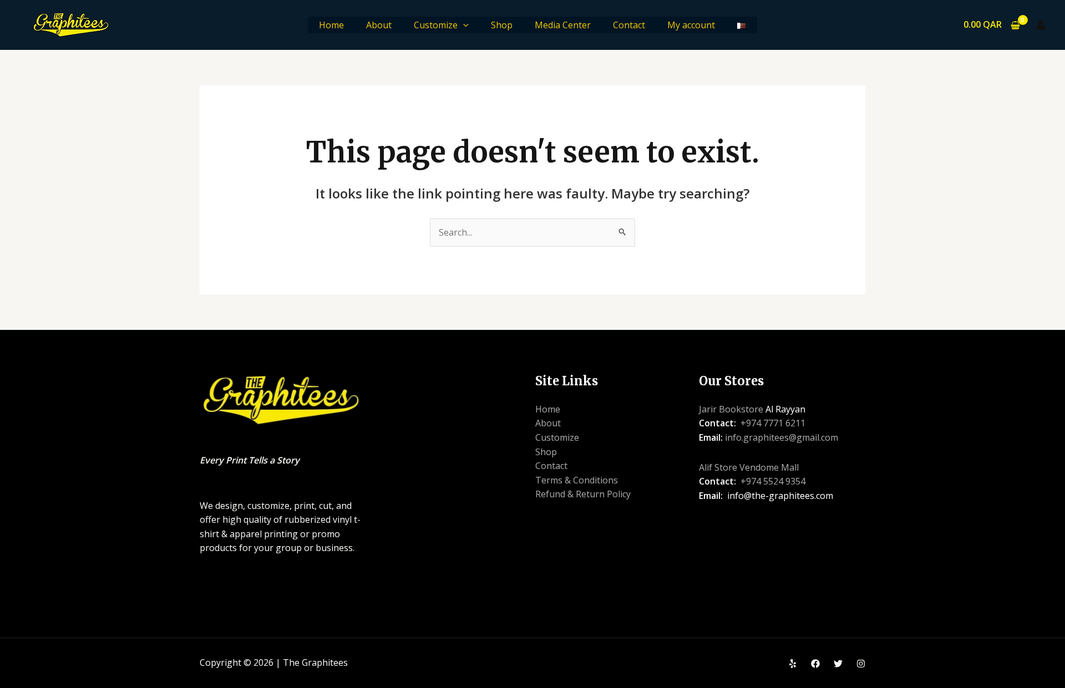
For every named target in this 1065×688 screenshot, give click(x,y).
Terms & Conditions (576, 480)
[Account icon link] (1041, 25)
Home (331, 25)
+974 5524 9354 (773, 481)
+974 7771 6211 (773, 423)
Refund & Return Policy (583, 494)
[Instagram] (860, 663)
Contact (629, 25)
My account (691, 25)
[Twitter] (838, 663)
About (379, 25)
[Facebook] (815, 663)
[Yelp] (792, 663)
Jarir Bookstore (731, 409)
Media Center (563, 25)
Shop (502, 25)
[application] (463, 25)
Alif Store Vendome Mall (749, 467)
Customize (436, 25)
